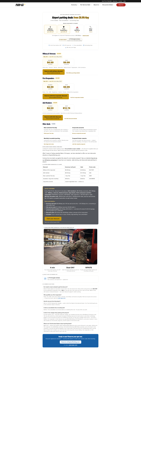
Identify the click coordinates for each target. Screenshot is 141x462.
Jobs (124, 1)
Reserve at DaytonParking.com (70, 342)
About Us (96, 5)
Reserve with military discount (54, 72)
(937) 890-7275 (61, 298)
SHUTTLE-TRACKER (107, 1)
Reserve (121, 5)
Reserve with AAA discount (53, 117)
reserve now (86, 35)
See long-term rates (49, 144)
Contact (120, 1)
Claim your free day (49, 133)
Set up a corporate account (79, 133)
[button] (78, 5)
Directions (115, 1)
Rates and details (49, 201)
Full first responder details (77, 97)
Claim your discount (53, 218)
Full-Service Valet (85, 5)
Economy (74, 5)
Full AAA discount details (70, 118)
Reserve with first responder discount (56, 96)
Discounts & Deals (107, 5)
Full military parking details (73, 72)
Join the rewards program (78, 144)
